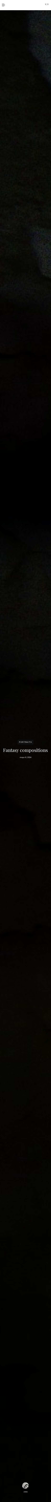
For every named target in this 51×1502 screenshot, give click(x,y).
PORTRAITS (25, 742)
